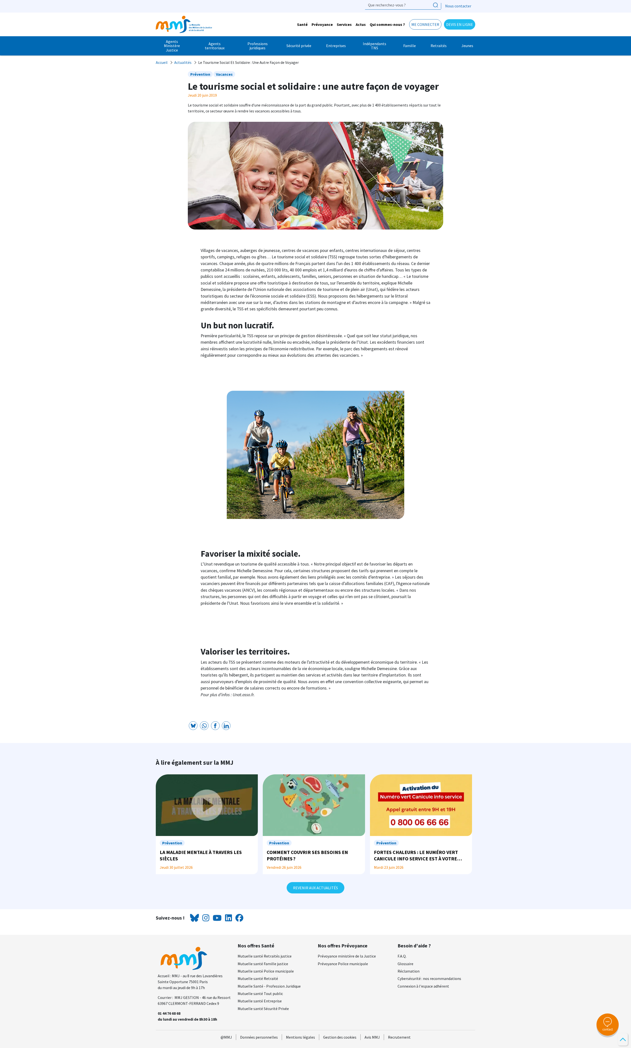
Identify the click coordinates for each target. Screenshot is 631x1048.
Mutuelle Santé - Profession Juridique (269, 986)
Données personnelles (259, 1037)
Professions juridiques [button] (257, 46)
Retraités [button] (439, 45)
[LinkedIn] (226, 725)
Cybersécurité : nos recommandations (429, 978)
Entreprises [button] (336, 45)
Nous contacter (458, 5)
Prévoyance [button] (322, 24)
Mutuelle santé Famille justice (263, 963)
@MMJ (226, 1037)
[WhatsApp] (204, 725)
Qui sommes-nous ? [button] (387, 24)
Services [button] (344, 24)
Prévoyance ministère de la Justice (347, 956)
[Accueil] (186, 24)
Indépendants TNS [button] (374, 46)
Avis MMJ (372, 1037)
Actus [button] (361, 24)
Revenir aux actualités (315, 887)
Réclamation (409, 971)
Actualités (183, 62)
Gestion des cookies (339, 1037)
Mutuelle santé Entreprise (260, 1000)
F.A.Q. (402, 956)
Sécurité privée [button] (298, 45)
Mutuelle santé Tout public (260, 993)
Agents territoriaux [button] (215, 46)
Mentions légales (300, 1037)
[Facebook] (215, 725)
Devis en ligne (459, 24)
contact (607, 1029)
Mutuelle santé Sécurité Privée (263, 1008)
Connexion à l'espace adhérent (423, 986)
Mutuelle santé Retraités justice (265, 956)
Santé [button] (302, 24)
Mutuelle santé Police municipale (266, 971)
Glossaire (405, 963)
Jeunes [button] (467, 45)
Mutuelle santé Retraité (258, 978)
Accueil (162, 62)
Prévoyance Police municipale (343, 963)
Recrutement (399, 1037)
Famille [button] (409, 45)
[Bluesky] (193, 725)
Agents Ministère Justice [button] (172, 46)
